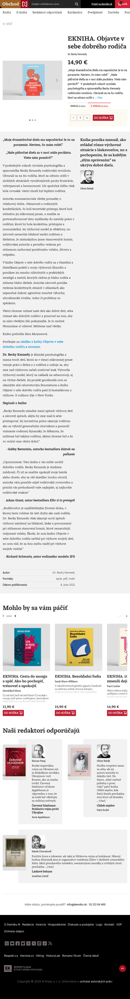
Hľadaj (77, 4)
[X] (34, 943)
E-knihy (21, 12)
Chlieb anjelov (106, 805)
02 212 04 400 (97, 904)
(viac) (102, 800)
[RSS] (50, 943)
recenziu (34, 347)
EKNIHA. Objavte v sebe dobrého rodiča (29, 120)
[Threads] (28, 943)
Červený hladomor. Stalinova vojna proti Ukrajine (45, 809)
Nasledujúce (56, 80)
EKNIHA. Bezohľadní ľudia (78, 676)
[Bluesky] (23, 943)
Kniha (77, 106)
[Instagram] (6, 943)
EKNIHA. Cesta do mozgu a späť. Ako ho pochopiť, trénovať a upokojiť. (25, 681)
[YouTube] (12, 943)
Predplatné (95, 12)
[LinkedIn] (39, 943)
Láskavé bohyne (42, 871)
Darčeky (113, 12)
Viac (99, 97)
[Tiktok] (44, 943)
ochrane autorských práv (96, 981)
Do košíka (101, 118)
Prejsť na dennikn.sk (102, 4)
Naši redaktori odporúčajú (41, 730)
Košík (124, 4)
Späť (9, 24)
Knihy (7, 12)
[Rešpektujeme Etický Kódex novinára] (23, 968)
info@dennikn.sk (77, 904)
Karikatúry (75, 12)
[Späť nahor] (122, 968)
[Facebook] (17, 943)
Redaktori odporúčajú (47, 12)
